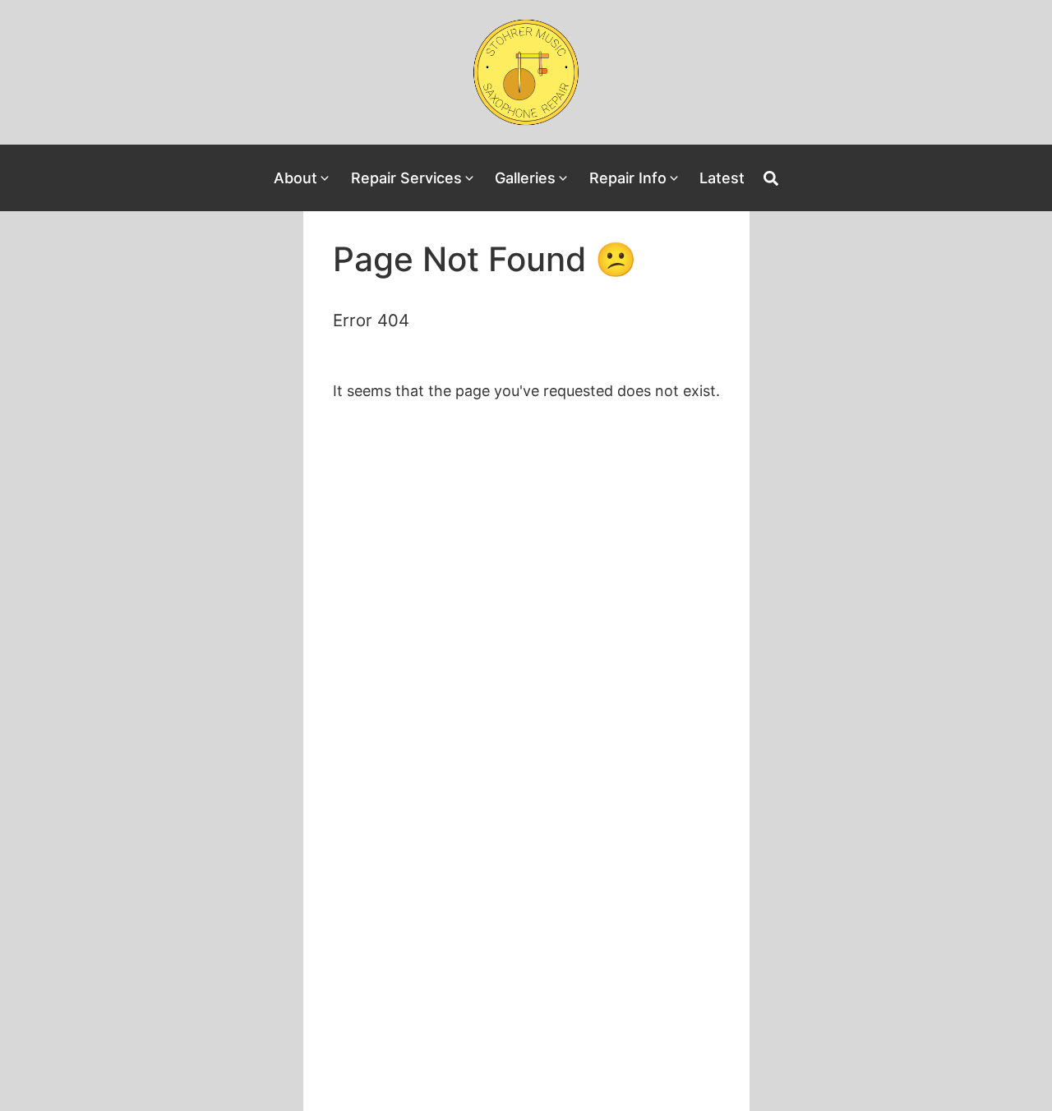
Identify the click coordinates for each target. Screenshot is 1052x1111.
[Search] (771, 178)
